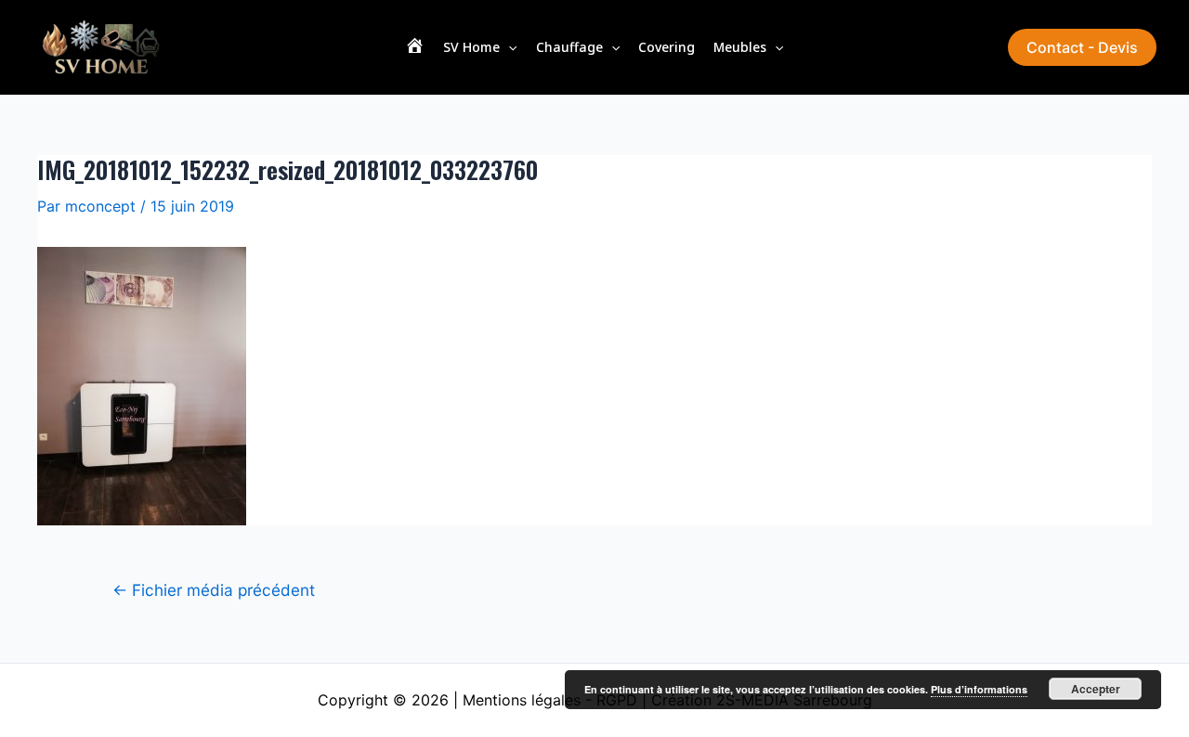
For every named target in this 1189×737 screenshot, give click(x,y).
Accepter (1095, 688)
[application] (508, 47)
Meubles (739, 47)
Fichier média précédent (213, 590)
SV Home (471, 47)
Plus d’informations (979, 689)
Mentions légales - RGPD (550, 700)
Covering (666, 47)
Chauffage (569, 47)
